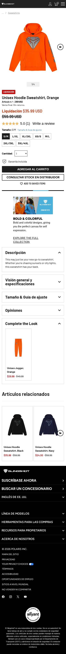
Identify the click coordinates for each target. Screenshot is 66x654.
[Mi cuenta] (50, 4)
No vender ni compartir (16, 589)
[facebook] (3, 597)
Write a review (44, 124)
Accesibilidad (10, 574)
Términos (7, 569)
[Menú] (63, 4)
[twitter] (18, 597)
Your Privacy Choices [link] (15, 564)
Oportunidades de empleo (17, 579)
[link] (33, 514)
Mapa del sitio (10, 554)
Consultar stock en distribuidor (33, 177)
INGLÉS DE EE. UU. (14, 497)
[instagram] (10, 597)
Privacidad (8, 559)
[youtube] (25, 597)
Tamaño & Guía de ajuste (29, 129)
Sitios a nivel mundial (15, 584)
